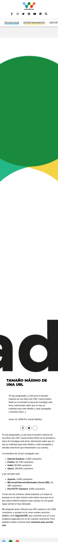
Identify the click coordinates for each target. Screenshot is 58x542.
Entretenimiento (34, 22)
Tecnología (11, 22)
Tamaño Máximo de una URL (26, 382)
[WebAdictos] (29, 6)
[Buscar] (46, 13)
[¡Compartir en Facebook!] (23, 428)
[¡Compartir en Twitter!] (29, 428)
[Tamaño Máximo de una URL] (29, 213)
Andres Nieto (33, 438)
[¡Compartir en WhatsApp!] (35, 428)
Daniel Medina (35, 419)
